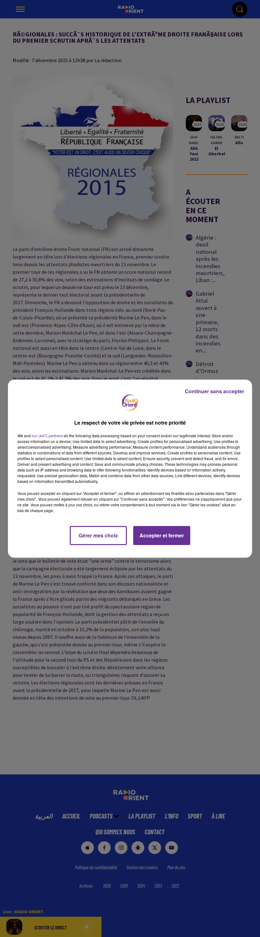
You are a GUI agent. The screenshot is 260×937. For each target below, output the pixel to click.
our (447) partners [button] (47, 435)
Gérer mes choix (98, 535)
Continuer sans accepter (214, 391)
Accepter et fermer (162, 535)
